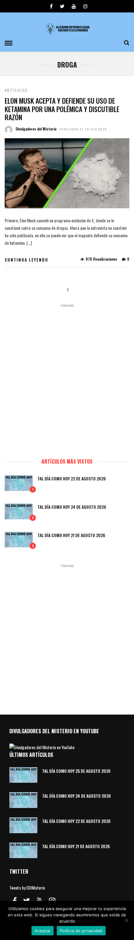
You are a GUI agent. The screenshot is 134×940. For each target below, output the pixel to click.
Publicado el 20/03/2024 (83, 129)
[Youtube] (74, 6)
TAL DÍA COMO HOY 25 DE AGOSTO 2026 (76, 771)
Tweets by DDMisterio (27, 887)
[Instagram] (85, 6)
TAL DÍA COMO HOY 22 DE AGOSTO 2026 (71, 478)
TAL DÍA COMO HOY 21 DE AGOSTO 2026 (71, 535)
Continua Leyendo (26, 260)
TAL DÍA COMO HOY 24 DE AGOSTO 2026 (71, 506)
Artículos (16, 90)
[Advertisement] (67, 378)
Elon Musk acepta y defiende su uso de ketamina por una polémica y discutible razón (62, 109)
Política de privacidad (81, 930)
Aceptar (42, 930)
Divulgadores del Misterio (36, 128)
